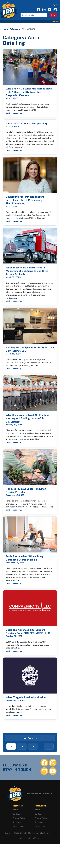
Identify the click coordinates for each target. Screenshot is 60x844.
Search (53, 15)
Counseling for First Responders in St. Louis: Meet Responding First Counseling (25, 200)
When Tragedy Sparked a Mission (26, 697)
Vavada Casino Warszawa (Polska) (26, 123)
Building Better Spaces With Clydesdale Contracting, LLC (30, 349)
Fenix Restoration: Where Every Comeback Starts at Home (24, 558)
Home (5, 29)
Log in (54, 4)
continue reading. (14, 113)
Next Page (30, 738)
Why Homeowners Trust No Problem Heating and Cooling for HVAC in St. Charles (27, 418)
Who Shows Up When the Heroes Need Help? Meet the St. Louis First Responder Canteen (29, 92)
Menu (56, 21)
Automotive (15, 29)
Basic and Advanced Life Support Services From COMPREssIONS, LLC (28, 631)
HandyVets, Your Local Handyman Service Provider (26, 490)
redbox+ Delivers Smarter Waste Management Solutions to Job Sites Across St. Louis (27, 271)
